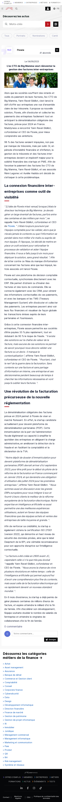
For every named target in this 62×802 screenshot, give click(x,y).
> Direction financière (13, 709)
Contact (6, 797)
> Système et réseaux (13, 765)
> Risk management (12, 761)
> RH (5, 757)
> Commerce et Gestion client (17, 679)
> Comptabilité (10, 682)
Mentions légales (18, 797)
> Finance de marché (13, 712)
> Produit (7, 750)
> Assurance (9, 671)
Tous (6, 35)
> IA (4, 724)
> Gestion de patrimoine (14, 716)
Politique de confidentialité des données (46, 797)
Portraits (20, 35)
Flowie (20, 50)
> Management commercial (16, 735)
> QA (5, 754)
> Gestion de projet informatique (19, 720)
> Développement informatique (18, 705)
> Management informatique (16, 738)
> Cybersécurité (11, 693)
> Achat (6, 664)
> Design (7, 701)
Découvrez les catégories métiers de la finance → (25, 656)
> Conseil (7, 686)
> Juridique (8, 731)
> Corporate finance (13, 690)
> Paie (6, 746)
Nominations (38, 35)
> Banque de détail (12, 675)
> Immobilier (8, 727)
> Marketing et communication (17, 742)
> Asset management (13, 667)
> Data (6, 697)
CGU (28, 797)
